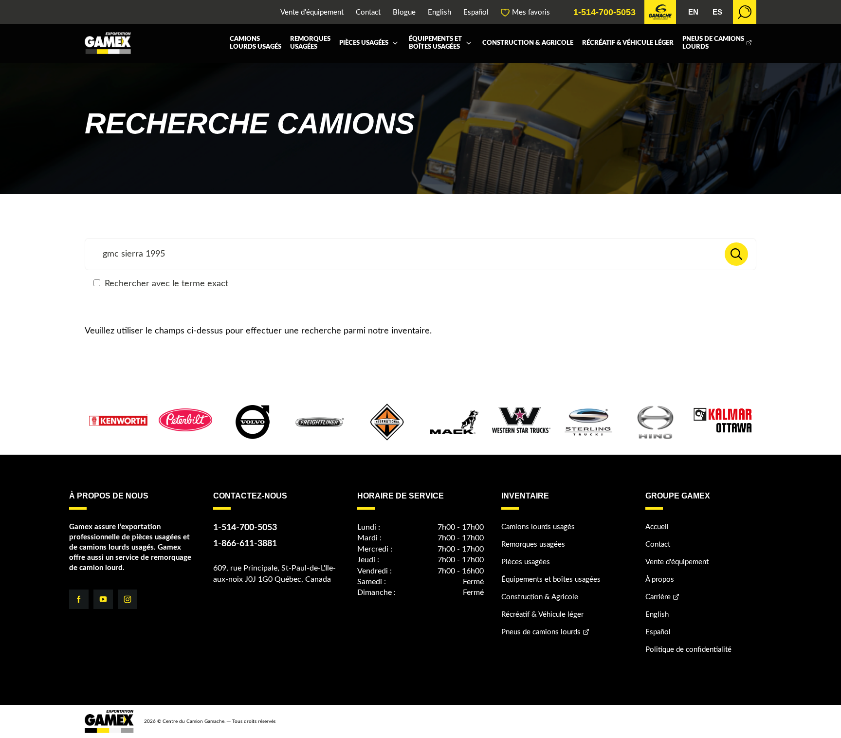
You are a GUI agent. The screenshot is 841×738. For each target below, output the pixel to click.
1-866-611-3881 (245, 543)
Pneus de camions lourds (713, 43)
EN (693, 12)
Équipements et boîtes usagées (435, 43)
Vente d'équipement (312, 12)
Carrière (658, 597)
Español (476, 12)
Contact (368, 12)
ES (717, 12)
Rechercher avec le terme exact (165, 283)
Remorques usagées (310, 43)
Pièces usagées (363, 43)
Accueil (657, 527)
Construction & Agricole (527, 43)
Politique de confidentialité (688, 649)
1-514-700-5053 (604, 12)
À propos (659, 579)
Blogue (404, 12)
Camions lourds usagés (255, 43)
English (439, 12)
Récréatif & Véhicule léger (628, 43)
